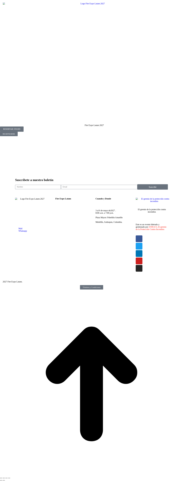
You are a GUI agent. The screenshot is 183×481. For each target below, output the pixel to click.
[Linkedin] (139, 253)
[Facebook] (139, 238)
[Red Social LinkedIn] (91, 149)
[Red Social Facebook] (91, 141)
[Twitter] (139, 246)
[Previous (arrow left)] (1, 480)
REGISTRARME (9, 134)
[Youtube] (139, 261)
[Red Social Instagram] (91, 158)
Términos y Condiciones (91, 287)
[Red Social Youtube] (91, 153)
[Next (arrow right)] (4, 480)
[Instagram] (139, 268)
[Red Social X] (91, 145)
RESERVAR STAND (11, 129)
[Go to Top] (91, 475)
